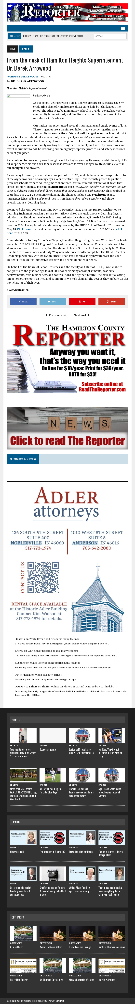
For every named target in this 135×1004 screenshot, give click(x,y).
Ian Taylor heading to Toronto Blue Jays (50, 790)
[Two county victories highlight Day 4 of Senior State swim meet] (23, 741)
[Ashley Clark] (23, 938)
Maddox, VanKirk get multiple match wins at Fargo (110, 753)
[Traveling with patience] (82, 843)
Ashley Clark (16, 947)
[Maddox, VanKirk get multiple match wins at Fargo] (111, 741)
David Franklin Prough (80, 947)
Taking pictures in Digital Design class (111, 853)
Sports (16, 720)
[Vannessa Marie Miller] (53, 938)
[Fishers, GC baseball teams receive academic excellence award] (82, 780)
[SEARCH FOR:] (110, 36)
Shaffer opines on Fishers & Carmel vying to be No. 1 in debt (78, 686)
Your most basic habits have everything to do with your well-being (110, 891)
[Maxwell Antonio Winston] (82, 971)
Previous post (58, 315)
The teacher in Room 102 (52, 852)
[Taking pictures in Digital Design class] (111, 843)
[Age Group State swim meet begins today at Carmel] (111, 780)
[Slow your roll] (23, 843)
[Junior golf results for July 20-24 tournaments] (82, 741)
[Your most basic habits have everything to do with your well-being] (111, 879)
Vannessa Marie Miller (51, 947)
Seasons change (48, 749)
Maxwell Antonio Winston (81, 980)
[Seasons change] (53, 741)
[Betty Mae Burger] (23, 971)
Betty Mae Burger (19, 980)
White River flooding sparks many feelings (54, 639)
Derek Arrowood (29, 76)
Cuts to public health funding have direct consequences (20, 891)
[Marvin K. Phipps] (111, 971)
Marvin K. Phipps (106, 980)
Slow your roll (17, 852)
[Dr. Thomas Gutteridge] (53, 971)
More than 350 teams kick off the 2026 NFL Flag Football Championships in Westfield (23, 794)
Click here (24, 229)
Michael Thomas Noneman (111, 947)
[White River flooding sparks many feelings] (82, 879)
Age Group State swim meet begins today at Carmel (109, 792)
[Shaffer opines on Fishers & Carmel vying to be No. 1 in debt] (53, 879)
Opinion (16, 822)
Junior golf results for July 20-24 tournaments (81, 751)
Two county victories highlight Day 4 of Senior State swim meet (23, 753)
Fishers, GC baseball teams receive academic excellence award (81, 792)
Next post (80, 315)
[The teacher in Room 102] (53, 843)
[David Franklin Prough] (82, 938)
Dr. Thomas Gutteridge (51, 980)
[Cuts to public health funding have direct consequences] (23, 879)
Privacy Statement (57, 1000)
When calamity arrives (48, 674)
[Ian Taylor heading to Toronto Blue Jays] (53, 780)
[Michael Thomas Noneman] (111, 938)
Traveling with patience (81, 852)
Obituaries (18, 917)
